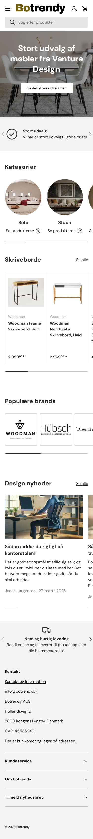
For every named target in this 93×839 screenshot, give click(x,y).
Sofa (23, 222)
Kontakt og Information (25, 681)
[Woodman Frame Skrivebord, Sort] (26, 292)
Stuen (64, 222)
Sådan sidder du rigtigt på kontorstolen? (34, 549)
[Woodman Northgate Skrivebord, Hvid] (67, 292)
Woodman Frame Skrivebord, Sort (24, 326)
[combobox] (46, 22)
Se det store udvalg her (46, 88)
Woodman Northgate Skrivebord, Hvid (66, 329)
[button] (85, 8)
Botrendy (22, 827)
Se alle (82, 259)
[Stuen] (65, 197)
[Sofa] (23, 197)
